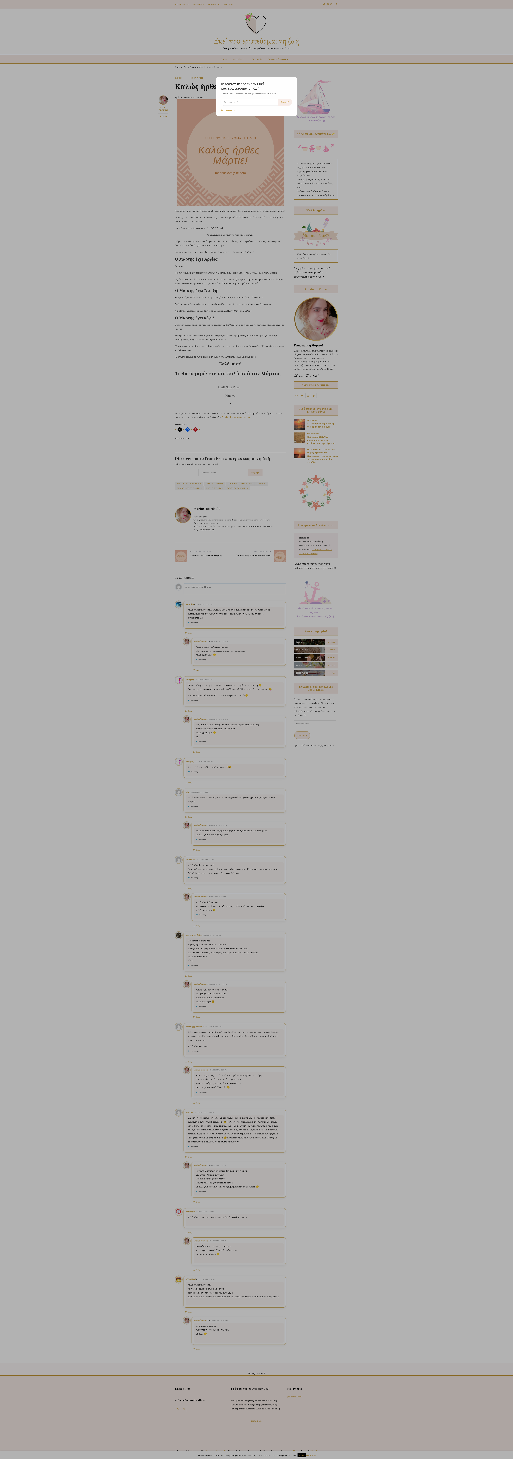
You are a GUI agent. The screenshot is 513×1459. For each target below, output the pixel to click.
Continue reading (228, 110)
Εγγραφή (285, 102)
